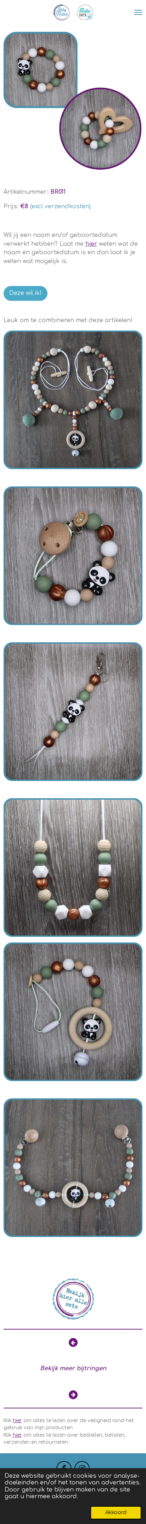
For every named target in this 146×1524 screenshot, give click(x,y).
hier (17, 1420)
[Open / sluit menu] (138, 12)
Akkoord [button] (116, 1512)
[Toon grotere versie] (73, 101)
